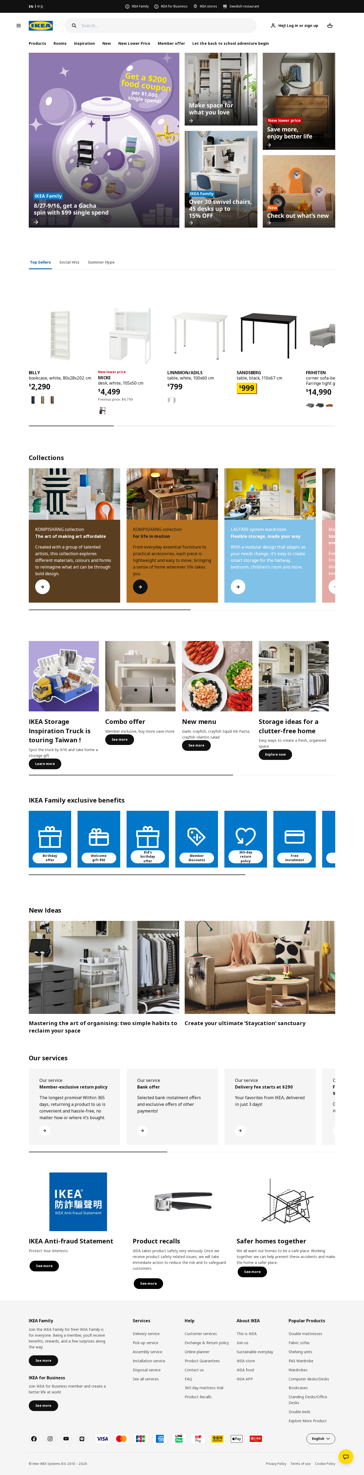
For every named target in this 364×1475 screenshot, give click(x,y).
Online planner (197, 1351)
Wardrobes (298, 1369)
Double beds (299, 1411)
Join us (242, 1342)
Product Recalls (198, 1396)
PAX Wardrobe (301, 1360)
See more (120, 739)
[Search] (74, 26)
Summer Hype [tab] (101, 262)
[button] (335, 540)
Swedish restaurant (244, 6)
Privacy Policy (276, 1463)
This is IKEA (247, 1333)
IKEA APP (245, 1378)
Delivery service (146, 1333)
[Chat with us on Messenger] (345, 1456)
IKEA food (245, 1369)
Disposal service (147, 1369)
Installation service (149, 1360)
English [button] (318, 1438)
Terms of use (300, 1463)
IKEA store (246, 1360)
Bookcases (298, 1387)
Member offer (171, 43)
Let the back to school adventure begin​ (230, 43)
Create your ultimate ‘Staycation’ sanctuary (245, 1023)
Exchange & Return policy (207, 1342)
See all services (146, 1378)
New (106, 43)
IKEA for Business (174, 6)
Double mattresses (305, 1333)
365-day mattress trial (204, 1387)
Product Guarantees (202, 1360)
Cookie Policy (325, 1463)
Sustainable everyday (255, 1351)
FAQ (188, 1378)
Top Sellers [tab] (40, 262)
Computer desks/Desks (309, 1378)
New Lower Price (134, 43)
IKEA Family (140, 6)
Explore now (275, 754)
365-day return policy (245, 856)
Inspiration (84, 43)
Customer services (201, 1333)
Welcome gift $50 (99, 858)
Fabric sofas (299, 1342)
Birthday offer (50, 858)
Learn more (45, 763)
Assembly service (147, 1351)
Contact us (194, 1369)
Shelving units (300, 1351)
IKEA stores (208, 6)
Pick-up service (145, 1342)
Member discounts (196, 858)
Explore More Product (308, 1420)
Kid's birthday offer (147, 856)
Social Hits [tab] (69, 262)
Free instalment (294, 858)
